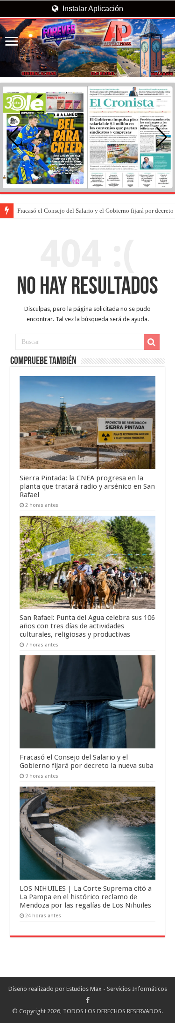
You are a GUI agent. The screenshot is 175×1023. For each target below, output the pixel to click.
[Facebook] (88, 1000)
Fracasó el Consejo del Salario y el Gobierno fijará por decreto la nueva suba (87, 761)
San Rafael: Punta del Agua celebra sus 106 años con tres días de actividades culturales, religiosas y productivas (87, 626)
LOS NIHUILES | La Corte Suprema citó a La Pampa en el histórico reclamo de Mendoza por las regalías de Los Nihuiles (86, 896)
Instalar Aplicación (92, 9)
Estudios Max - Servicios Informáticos (116, 988)
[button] (161, 137)
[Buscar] (152, 342)
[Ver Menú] (11, 42)
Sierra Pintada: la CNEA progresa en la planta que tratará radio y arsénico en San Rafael (87, 486)
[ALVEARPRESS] (87, 48)
